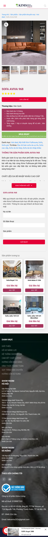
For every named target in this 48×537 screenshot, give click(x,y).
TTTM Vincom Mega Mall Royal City (14, 412)
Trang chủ (5, 14)
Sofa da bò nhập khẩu (32, 148)
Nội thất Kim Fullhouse (28, 142)
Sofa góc (5, 145)
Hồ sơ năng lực (9, 350)
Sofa (40, 142)
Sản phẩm (14, 14)
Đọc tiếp (12, 290)
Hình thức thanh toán (12, 366)
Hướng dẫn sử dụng (11, 374)
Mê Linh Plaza (7, 427)
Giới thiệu (6, 346)
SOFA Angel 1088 (27, 531)
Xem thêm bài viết (22, 185)
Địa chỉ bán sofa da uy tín (27, 145)
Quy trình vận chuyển (12, 370)
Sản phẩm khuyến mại (27, 14)
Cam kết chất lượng (11, 358)
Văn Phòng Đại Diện (9, 389)
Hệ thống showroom (12, 354)
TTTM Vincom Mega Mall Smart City (14, 418)
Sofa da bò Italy (15, 148)
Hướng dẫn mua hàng (12, 362)
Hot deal (14, 142)
